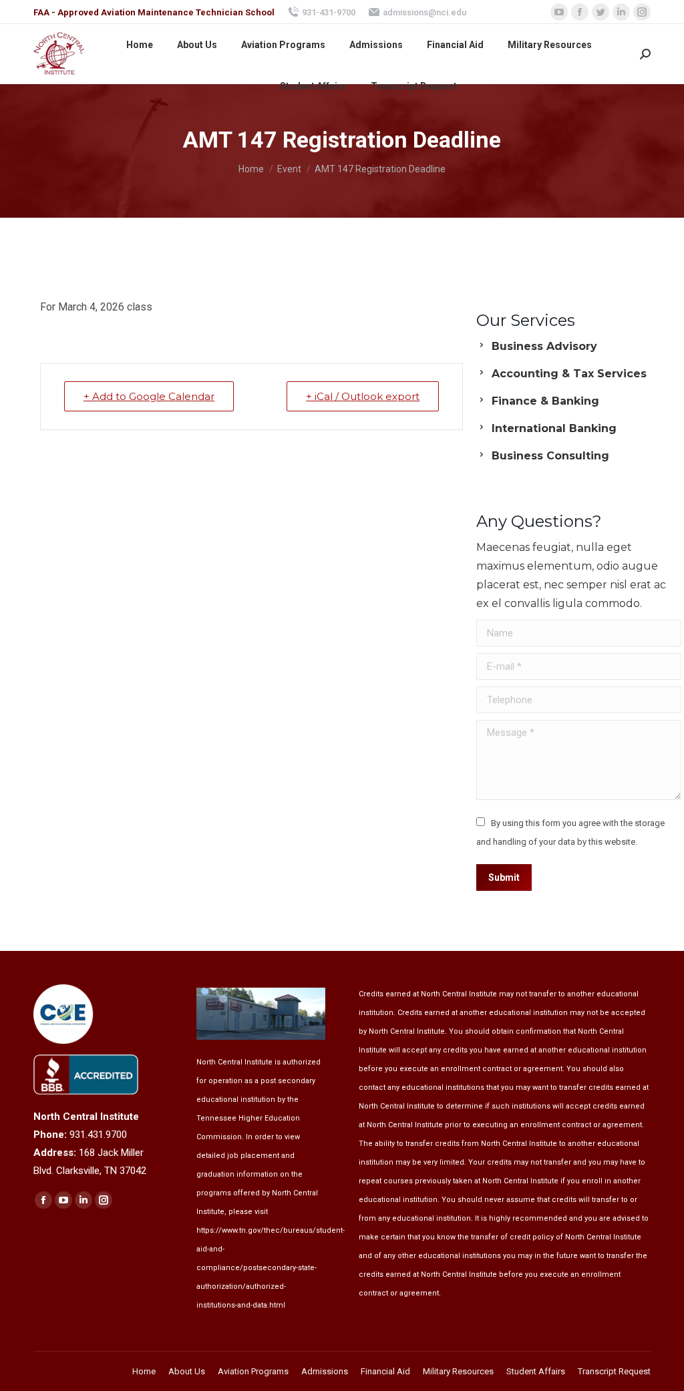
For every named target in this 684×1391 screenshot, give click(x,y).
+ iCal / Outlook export (362, 396)
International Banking (554, 428)
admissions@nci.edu (424, 12)
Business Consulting (550, 455)
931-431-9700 (328, 12)
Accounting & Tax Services (569, 373)
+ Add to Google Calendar (148, 396)
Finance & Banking (545, 401)
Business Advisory (544, 346)
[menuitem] (140, 44)
